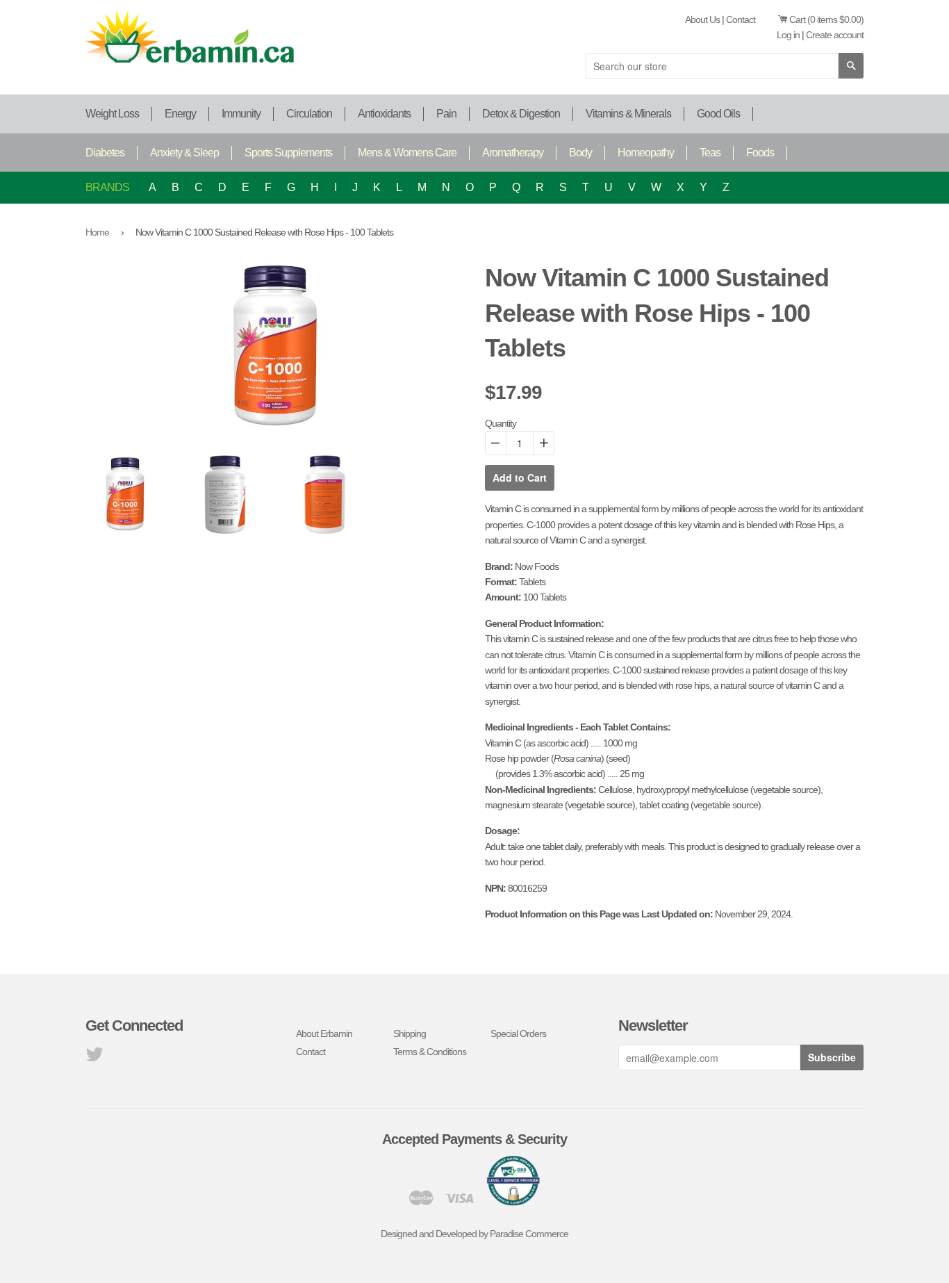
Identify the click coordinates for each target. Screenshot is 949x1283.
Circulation (309, 114)
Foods (760, 152)
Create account (835, 34)
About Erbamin (324, 1033)
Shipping (409, 1033)
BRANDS (107, 187)
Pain (446, 114)
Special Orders (518, 1033)
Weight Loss (112, 114)
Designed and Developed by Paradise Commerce (474, 1233)
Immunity (241, 114)
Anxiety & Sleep (184, 152)
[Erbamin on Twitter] (94, 1057)
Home (97, 232)
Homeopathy (646, 152)
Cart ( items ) (826, 19)
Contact (740, 19)
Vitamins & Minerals (628, 114)
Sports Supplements (288, 152)
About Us (702, 19)
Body (580, 152)
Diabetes (104, 152)
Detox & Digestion (521, 114)
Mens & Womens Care (407, 152)
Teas (710, 152)
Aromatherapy (512, 152)
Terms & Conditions (429, 1051)
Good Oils (718, 114)
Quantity (500, 423)
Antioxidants (384, 114)
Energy (180, 114)
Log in (788, 34)
